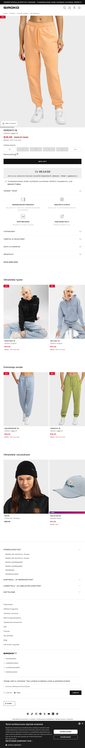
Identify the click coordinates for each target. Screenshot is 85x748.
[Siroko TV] (28, 714)
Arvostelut (9, 254)
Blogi (5, 640)
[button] (29, 741)
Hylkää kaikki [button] (65, 737)
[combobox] (79, 724)
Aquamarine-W (11, 428)
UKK (5, 627)
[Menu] (79, 8)
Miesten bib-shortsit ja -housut (17, 554)
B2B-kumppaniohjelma (12, 618)
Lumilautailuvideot (13, 667)
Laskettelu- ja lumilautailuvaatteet (22, 586)
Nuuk (6, 516)
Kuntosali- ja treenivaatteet (18, 580)
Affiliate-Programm (11, 609)
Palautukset (8, 604)
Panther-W (9, 341)
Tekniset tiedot (10, 191)
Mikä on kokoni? (11, 123)
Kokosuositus (9, 154)
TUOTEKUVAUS (9, 231)
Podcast (7, 631)
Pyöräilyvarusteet (11, 574)
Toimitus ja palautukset (14, 239)
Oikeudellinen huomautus (20, 719)
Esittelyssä (9, 592)
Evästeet (32, 719)
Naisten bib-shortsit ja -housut (17, 558)
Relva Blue (55, 516)
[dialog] (42, 734)
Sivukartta (69, 719)
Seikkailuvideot (11, 672)
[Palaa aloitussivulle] (11, 8)
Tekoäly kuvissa (60, 719)
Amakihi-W (55, 428)
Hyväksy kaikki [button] (65, 732)
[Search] (64, 8)
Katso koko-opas (11, 262)
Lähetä (75, 693)
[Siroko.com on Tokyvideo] (57, 714)
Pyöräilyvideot (11, 658)
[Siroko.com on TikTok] (32, 714)
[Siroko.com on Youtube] (49, 714)
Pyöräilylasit (9, 570)
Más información (11, 739)
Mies (18, 693)
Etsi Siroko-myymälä (11, 644)
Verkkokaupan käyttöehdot (45, 719)
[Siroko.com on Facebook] (40, 714)
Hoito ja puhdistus (12, 247)
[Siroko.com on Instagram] (36, 714)
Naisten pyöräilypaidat (13, 566)
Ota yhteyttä (8, 636)
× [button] (82, 723)
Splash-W (55, 341)
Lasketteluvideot (12, 663)
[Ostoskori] (69, 7)
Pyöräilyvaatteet (12, 550)
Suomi (9, 703)
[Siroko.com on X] (44, 714)
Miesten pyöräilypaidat (14, 562)
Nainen (9, 693)
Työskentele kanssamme (13, 622)
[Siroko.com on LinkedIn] (53, 714)
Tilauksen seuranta (11, 613)
